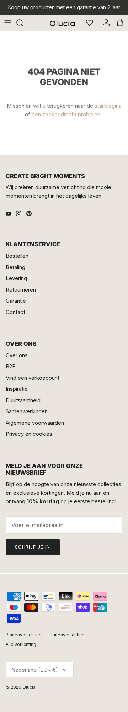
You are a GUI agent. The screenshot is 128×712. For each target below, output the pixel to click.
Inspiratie (17, 388)
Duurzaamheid (23, 400)
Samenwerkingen (27, 411)
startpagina (108, 105)
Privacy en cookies (29, 433)
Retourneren (21, 289)
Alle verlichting (21, 644)
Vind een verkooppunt (32, 377)
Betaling (15, 267)
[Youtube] (8, 213)
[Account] (104, 23)
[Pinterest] (29, 213)
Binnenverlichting (24, 634)
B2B (11, 366)
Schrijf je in (32, 547)
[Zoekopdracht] (23, 23)
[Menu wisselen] (8, 23)
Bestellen (17, 255)
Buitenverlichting (67, 634)
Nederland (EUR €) (34, 669)
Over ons (17, 355)
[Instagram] (18, 213)
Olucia (29, 687)
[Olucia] (62, 22)
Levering (16, 278)
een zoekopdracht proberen (66, 114)
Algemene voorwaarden (35, 422)
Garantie (16, 300)
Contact (15, 312)
